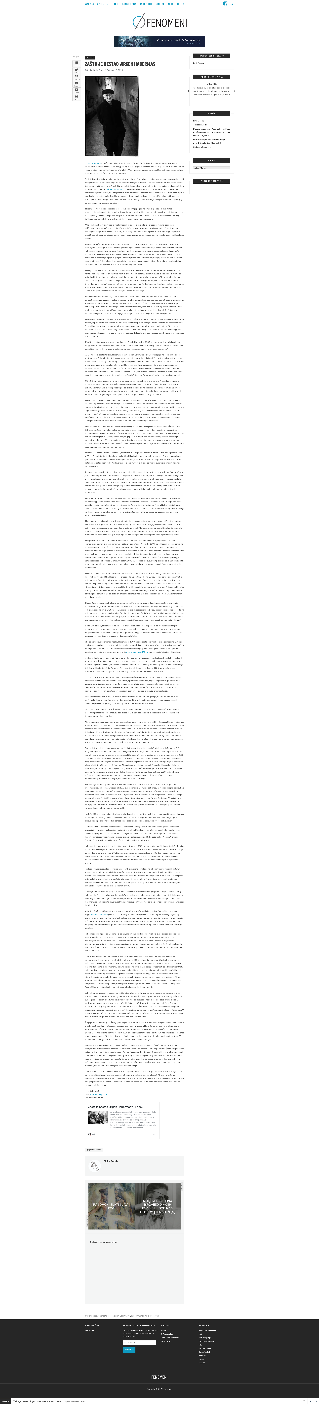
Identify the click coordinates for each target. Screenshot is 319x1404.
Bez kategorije (205, 1338)
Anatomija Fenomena (94, 4)
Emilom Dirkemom (99, 914)
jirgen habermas (94, 1149)
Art (109, 4)
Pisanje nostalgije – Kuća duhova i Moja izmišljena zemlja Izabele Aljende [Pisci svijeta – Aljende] (211, 132)
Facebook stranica (212, 181)
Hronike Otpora (129, 4)
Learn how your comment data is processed (139, 1316)
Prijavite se (129, 1349)
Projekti (181, 4)
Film (116, 4)
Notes (170, 4)
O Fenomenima (167, 1334)
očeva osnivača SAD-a (137, 652)
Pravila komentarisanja (170, 1338)
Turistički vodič (200, 124)
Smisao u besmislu (202, 147)
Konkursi (160, 4)
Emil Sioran (198, 63)
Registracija (165, 1341)
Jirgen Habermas (93, 163)
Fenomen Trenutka (206, 1341)
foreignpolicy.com (98, 1094)
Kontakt (164, 1330)
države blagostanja (115, 189)
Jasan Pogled (146, 4)
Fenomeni (159, 1377)
